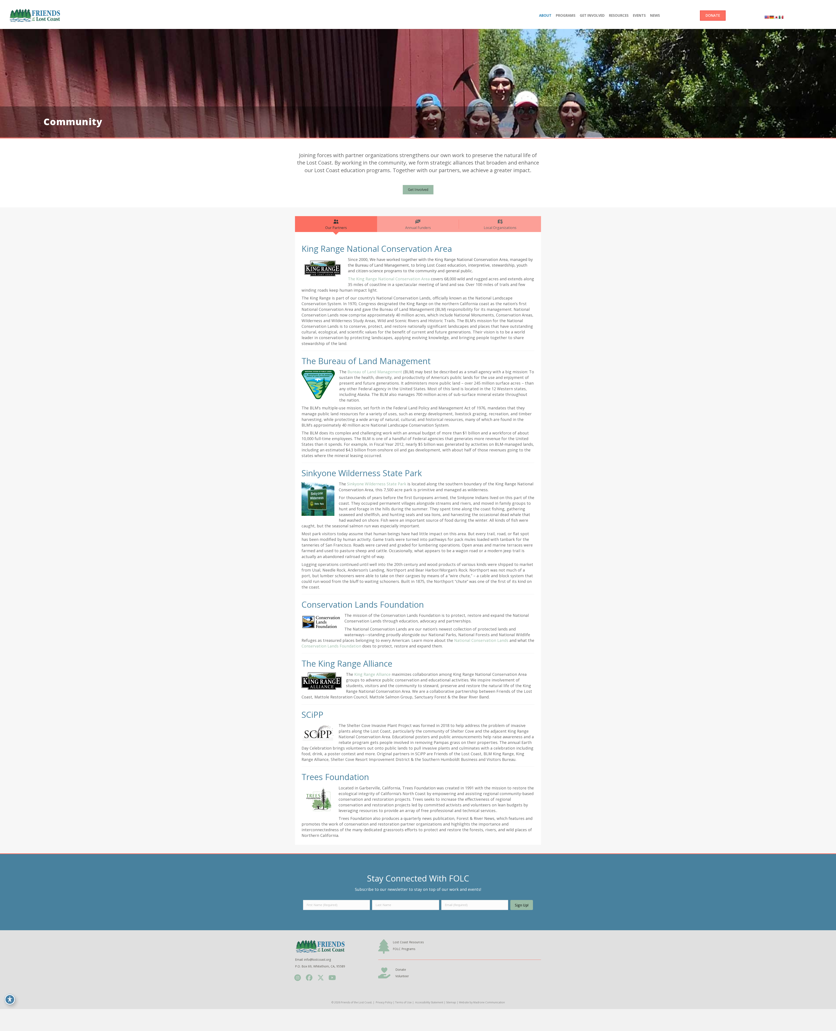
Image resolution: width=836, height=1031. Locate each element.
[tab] (336, 224)
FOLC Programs (404, 949)
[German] (771, 17)
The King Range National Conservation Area (389, 278)
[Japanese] (776, 17)
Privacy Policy (384, 1002)
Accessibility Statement (429, 1002)
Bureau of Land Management (374, 371)
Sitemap (451, 1002)
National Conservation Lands (481, 640)
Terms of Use (403, 1002)
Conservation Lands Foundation (331, 646)
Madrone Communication (489, 1002)
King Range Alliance (372, 674)
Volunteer (402, 976)
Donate (400, 969)
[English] (767, 17)
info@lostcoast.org (317, 959)
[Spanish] (781, 17)
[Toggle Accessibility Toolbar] (10, 999)
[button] (521, 905)
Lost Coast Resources (408, 942)
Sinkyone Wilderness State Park (376, 483)
